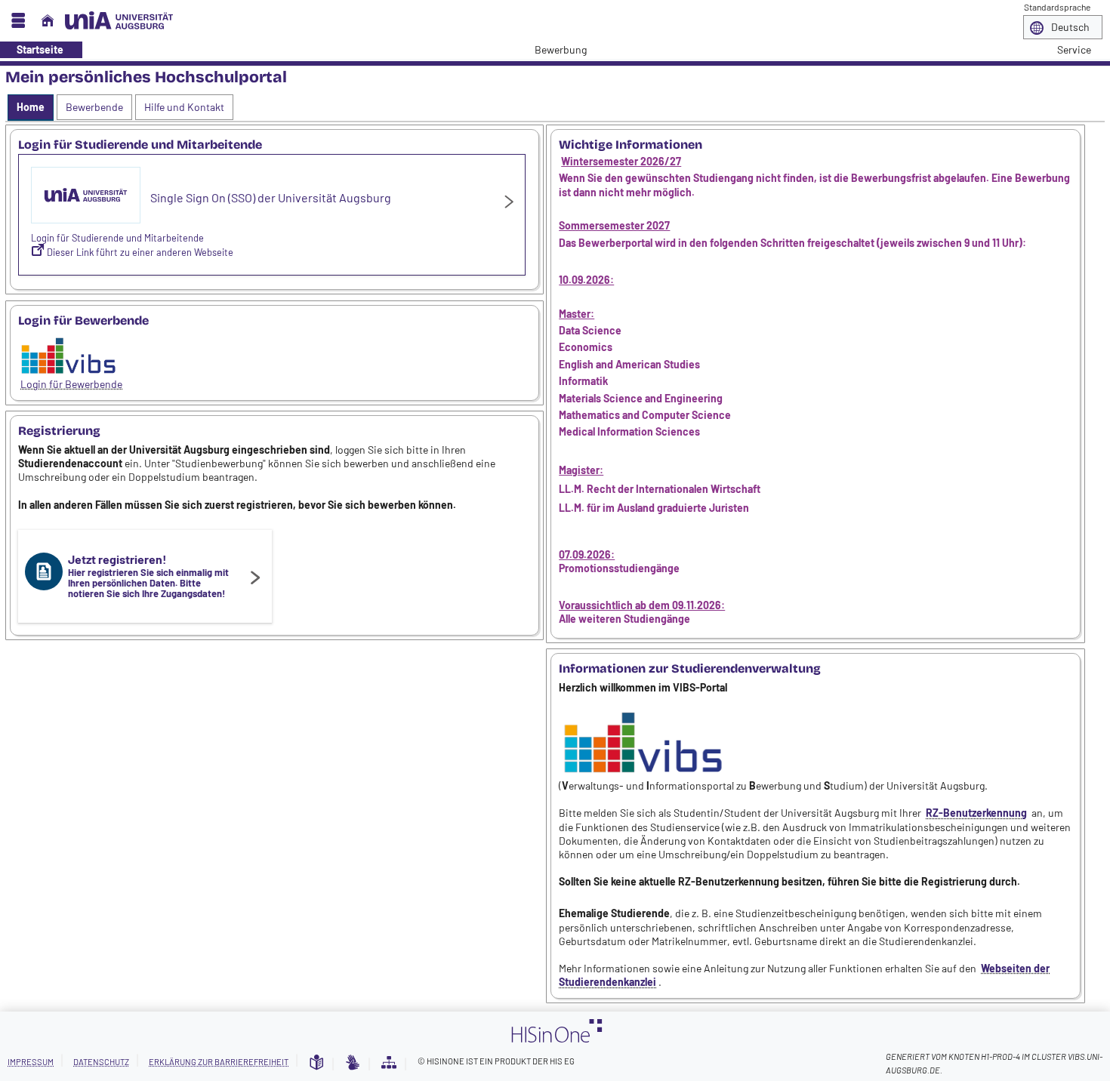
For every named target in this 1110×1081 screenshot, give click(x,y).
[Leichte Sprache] (316, 1063)
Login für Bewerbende (71, 383)
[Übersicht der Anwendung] (389, 1063)
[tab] (31, 107)
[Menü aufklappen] (18, 21)
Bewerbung (552, 49)
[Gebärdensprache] (352, 1063)
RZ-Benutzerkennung (976, 812)
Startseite (31, 49)
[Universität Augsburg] (119, 20)
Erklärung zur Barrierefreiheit (218, 1062)
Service (1066, 49)
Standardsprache (1057, 7)
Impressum (31, 1062)
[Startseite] (47, 20)
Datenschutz (101, 1062)
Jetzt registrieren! (148, 575)
